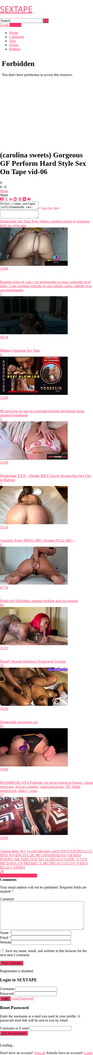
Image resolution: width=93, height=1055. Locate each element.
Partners (15, 49)
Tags (12, 41)
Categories (16, 37)
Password (7, 994)
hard (3, 225)
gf (74, 221)
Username (7, 989)
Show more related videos (18, 875)
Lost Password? (23, 998)
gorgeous (83, 221)
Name (5, 933)
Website (5, 942)
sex (9, 225)
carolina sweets (60, 221)
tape (22, 225)
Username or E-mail (14, 1028)
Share (4, 191)
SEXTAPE (16, 9)
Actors (14, 45)
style (15, 225)
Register (15, 25)
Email (5, 937)
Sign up (39, 1053)
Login (4, 25)
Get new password (14, 1033)
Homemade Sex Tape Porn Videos (24, 221)
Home (13, 33)
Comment (7, 899)
